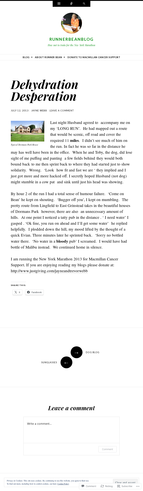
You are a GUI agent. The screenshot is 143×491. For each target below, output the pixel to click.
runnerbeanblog (71, 39)
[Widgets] (59, 4)
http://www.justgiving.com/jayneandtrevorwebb (49, 270)
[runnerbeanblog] (71, 23)
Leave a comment (62, 110)
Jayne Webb (39, 110)
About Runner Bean (48, 57)
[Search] (84, 4)
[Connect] (71, 4)
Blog (26, 57)
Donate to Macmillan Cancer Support (93, 57)
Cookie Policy (63, 483)
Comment (107, 449)
